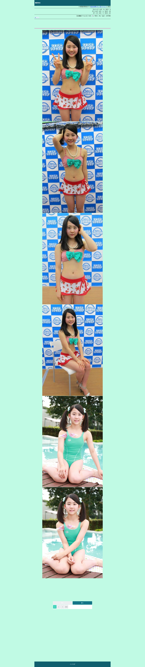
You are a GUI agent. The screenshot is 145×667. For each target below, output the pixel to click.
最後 (66, 607)
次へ (82, 603)
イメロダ (72, 664)
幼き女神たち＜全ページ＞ (98, 6)
